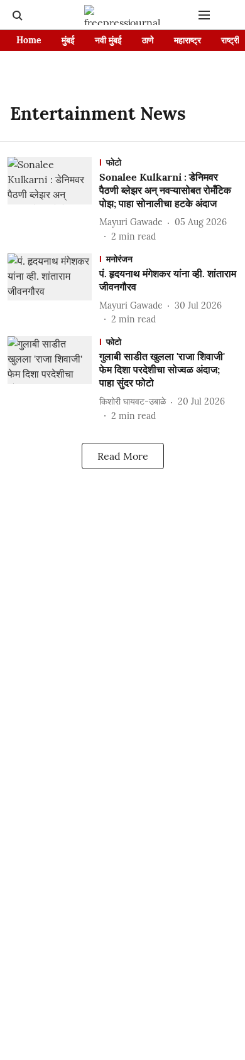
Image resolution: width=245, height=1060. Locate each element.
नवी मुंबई (108, 40)
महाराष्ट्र (187, 40)
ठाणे (148, 40)
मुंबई (68, 40)
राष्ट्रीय (232, 40)
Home (28, 40)
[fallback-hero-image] (53, 200)
